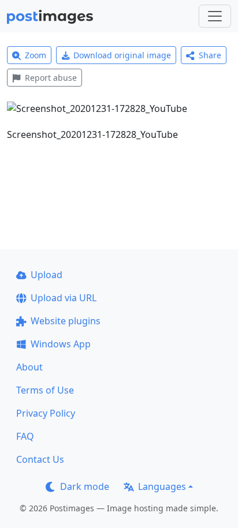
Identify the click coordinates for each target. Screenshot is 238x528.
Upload (46, 274)
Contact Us (40, 459)
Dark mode (84, 486)
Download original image (122, 55)
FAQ (25, 436)
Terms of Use (45, 390)
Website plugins (66, 320)
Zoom (35, 55)
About (29, 367)
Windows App (61, 344)
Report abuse (51, 77)
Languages (162, 486)
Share (210, 55)
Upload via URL (63, 297)
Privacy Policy (45, 413)
